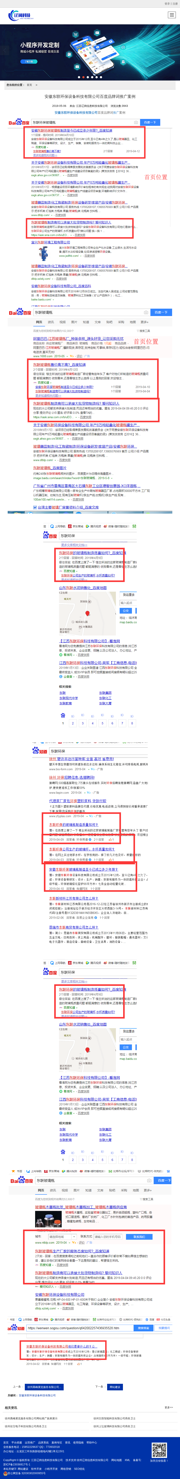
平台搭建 (17, 1442)
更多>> (169, 1407)
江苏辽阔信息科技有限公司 (47, 1460)
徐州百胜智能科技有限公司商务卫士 (115, 1418)
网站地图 (116, 1460)
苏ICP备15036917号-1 (16, 1464)
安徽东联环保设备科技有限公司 (37, 1395)
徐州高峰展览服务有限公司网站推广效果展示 (31, 1418)
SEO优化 (79, 1468)
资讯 (68, 1442)
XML (127, 1460)
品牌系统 (43, 1442)
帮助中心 (91, 1442)
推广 (116, 112)
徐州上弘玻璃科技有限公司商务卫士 (115, 1426)
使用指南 (78, 1442)
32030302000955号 (27, 1473)
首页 (29, 84)
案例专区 (57, 1442)
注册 (175, 3)
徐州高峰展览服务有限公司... (44, 1387)
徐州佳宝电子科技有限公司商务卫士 (26, 1426)
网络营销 (66, 1468)
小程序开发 (51, 1468)
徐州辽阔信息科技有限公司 (92, 1460)
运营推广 (30, 1442)
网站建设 (115, 1387)
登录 (167, 3)
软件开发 (36, 1468)
